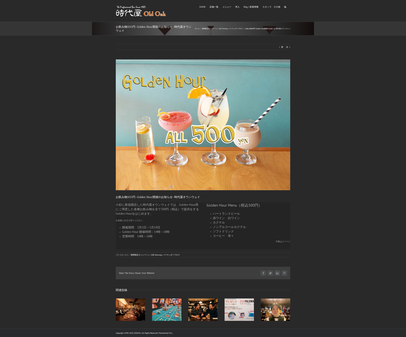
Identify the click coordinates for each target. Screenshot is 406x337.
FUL (170, 333)
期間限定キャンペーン (140, 255)
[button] (285, 6)
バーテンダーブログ (171, 255)
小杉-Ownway (156, 255)
